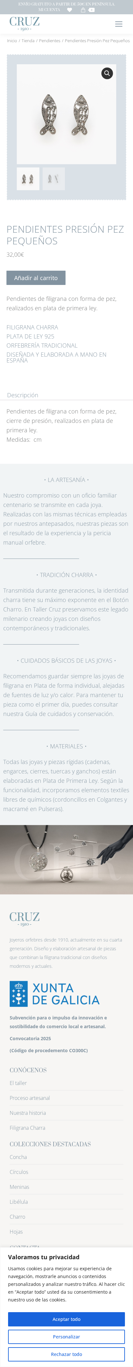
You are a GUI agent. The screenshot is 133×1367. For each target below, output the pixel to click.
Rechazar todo (66, 1354)
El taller (18, 1083)
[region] (66, 1307)
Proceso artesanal (30, 1098)
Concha (18, 1157)
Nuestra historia (28, 1112)
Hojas (16, 1231)
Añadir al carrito (36, 278)
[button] (107, 73)
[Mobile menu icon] (118, 24)
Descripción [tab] (22, 395)
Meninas (19, 1186)
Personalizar (66, 1337)
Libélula (19, 1201)
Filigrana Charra (27, 1127)
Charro (17, 1216)
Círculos (19, 1172)
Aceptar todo (66, 1319)
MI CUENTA (49, 9)
